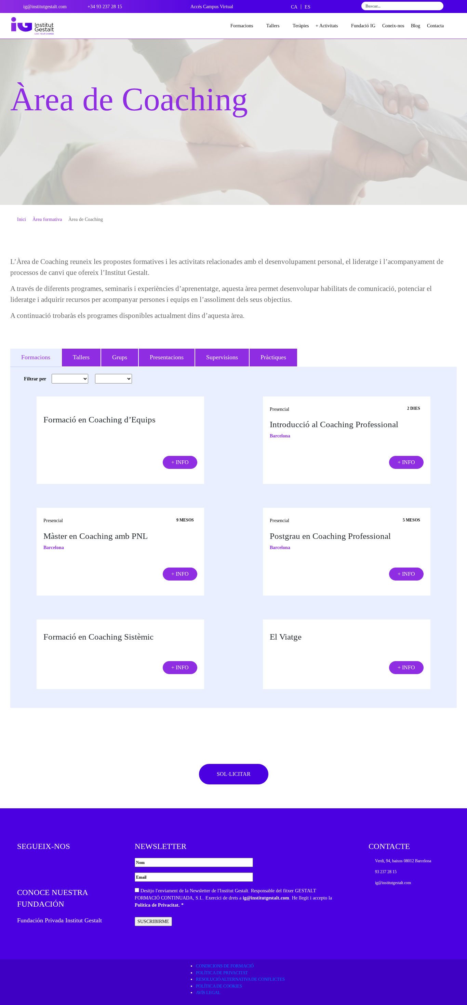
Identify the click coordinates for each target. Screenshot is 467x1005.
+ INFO (180, 462)
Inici (21, 219)
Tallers (272, 25)
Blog (415, 25)
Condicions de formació (225, 965)
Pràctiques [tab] (273, 357)
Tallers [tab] (81, 357)
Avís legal (208, 992)
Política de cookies (219, 986)
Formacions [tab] (35, 357)
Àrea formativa (47, 219)
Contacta (435, 25)
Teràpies (301, 25)
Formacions (241, 25)
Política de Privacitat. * (159, 905)
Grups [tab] (119, 357)
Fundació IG (363, 25)
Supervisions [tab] (222, 357)
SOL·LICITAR (234, 774)
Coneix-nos (393, 25)
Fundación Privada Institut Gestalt (59, 920)
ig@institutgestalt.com (266, 898)
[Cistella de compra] (452, 26)
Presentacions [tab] (167, 357)
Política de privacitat (222, 972)
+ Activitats (327, 25)
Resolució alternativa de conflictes (240, 979)
